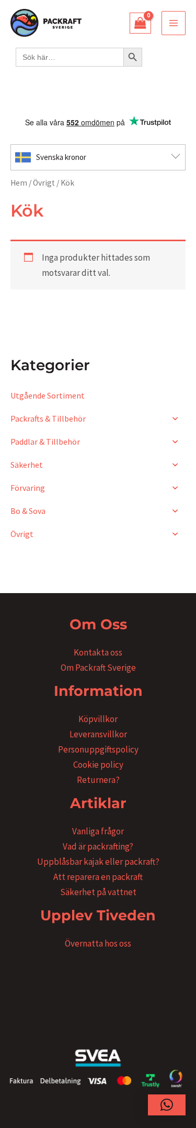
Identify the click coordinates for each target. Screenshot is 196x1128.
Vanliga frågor (98, 831)
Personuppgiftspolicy (98, 749)
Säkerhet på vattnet (98, 892)
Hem (18, 183)
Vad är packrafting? (98, 846)
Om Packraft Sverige (98, 667)
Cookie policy (98, 764)
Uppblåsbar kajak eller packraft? (98, 861)
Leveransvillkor (98, 734)
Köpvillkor (98, 719)
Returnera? (98, 780)
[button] (167, 1104)
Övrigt (44, 183)
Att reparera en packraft (98, 877)
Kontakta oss (98, 652)
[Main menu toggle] (174, 23)
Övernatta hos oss (98, 943)
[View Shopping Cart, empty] (141, 23)
